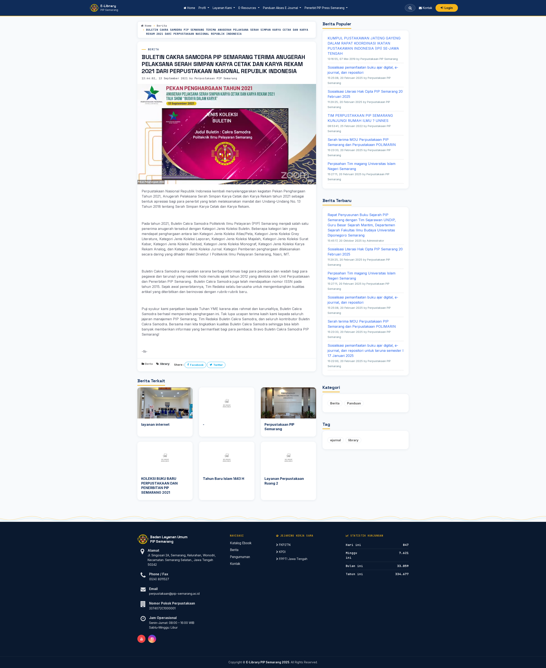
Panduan (354, 403)
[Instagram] (152, 639)
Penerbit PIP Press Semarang (325, 8)
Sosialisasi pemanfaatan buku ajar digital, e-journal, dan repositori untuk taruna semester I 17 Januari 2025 (366, 350)
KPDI (282, 552)
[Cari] (410, 8)
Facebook (196, 364)
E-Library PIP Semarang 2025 (267, 662)
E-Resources (247, 8)
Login (448, 8)
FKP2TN (284, 545)
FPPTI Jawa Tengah (292, 559)
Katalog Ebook (240, 543)
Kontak (427, 8)
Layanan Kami (223, 8)
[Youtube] (141, 639)
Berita (162, 25)
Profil (203, 8)
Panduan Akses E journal (281, 8)
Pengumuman (240, 557)
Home (191, 8)
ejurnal (335, 440)
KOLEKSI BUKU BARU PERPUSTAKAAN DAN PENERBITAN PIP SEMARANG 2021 (159, 485)
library (353, 440)
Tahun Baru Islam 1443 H (223, 478)
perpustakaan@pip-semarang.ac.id (174, 593)
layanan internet (155, 424)
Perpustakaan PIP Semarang (279, 426)
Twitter (218, 364)
